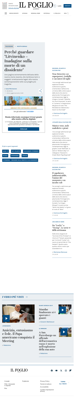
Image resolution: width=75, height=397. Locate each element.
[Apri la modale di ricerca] (67, 13)
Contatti (6, 381)
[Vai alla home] (36, 6)
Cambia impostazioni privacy (47, 390)
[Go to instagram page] (66, 370)
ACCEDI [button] (30, 111)
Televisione (9, 46)
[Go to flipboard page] (70, 370)
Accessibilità (44, 387)
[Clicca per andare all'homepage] (19, 370)
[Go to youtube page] (56, 370)
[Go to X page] (61, 370)
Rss (5, 388)
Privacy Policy (44, 381)
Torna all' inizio (63, 383)
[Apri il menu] (5, 13)
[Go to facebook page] (52, 370)
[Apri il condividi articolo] (41, 91)
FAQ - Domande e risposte (9, 384)
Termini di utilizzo (45, 384)
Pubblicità (25, 381)
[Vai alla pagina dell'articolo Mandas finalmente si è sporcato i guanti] (64, 313)
